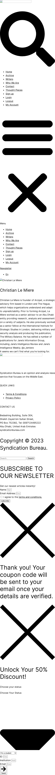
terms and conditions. (30, 497)
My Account (12, 104)
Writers (9, 79)
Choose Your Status (10, 692)
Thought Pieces (14, 90)
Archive (10, 75)
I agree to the (23, 497)
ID (1, 756)
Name (3, 489)
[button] (27, 167)
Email (3, 764)
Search (31, 458)
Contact (10, 86)
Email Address (8, 493)
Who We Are (12, 82)
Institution (5, 760)
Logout (9, 101)
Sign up (10, 93)
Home (9, 71)
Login (9, 97)
